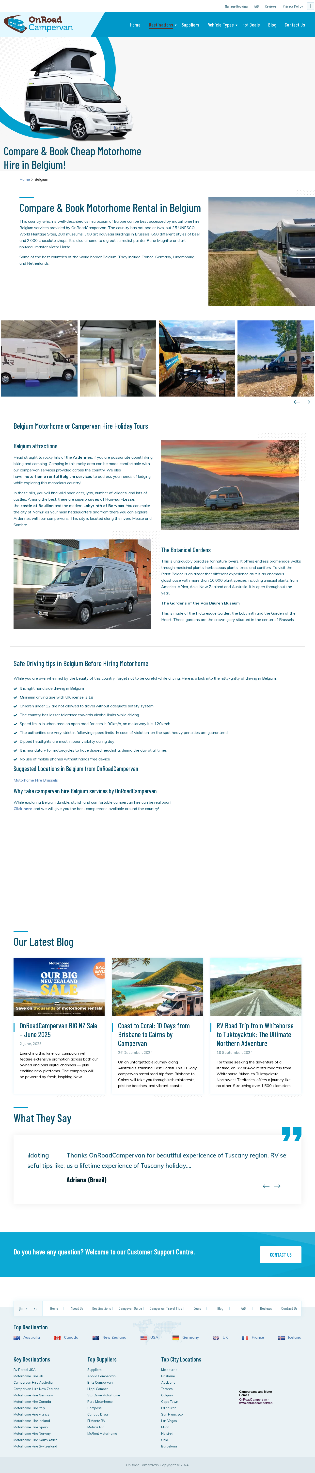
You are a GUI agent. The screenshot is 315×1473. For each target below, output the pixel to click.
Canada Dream (98, 1414)
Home (135, 25)
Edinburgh (168, 1408)
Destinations (161, 25)
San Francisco (172, 1414)
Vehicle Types (221, 25)
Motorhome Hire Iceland (32, 1421)
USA (153, 1337)
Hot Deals (251, 25)
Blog (272, 25)
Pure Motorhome (100, 1402)
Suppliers (191, 25)
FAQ (256, 6)
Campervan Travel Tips (166, 1308)
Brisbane (168, 1376)
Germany (190, 1337)
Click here (23, 808)
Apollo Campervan (101, 1376)
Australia (31, 1337)
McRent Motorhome (102, 1433)
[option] (39, 358)
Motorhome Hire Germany (33, 1395)
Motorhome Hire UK (28, 1376)
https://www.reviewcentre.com (253, 1361)
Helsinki (167, 1433)
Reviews (271, 6)
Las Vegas (169, 1421)
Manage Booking (236, 6)
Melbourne (169, 1370)
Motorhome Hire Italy (29, 1408)
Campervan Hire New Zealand (36, 1389)
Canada (71, 1337)
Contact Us (295, 25)
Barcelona (169, 1446)
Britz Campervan (100, 1382)
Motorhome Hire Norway (32, 1433)
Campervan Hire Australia (33, 1382)
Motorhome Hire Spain (31, 1427)
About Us (77, 1308)
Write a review (255, 1444)
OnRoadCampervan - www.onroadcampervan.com (255, 1401)
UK (225, 1337)
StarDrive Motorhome (103, 1395)
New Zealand (113, 1337)
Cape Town (169, 1402)
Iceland (294, 1337)
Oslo (164, 1440)
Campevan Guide (130, 1308)
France (257, 1337)
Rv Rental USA (25, 1370)
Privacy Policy (293, 6)
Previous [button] (297, 402)
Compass (94, 1408)
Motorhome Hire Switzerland (35, 1446)
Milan (165, 1427)
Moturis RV (95, 1427)
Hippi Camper (97, 1389)
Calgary (167, 1395)
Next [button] (306, 402)
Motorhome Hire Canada (32, 1402)
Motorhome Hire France (31, 1414)
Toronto (167, 1389)
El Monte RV (96, 1421)
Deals (197, 1308)
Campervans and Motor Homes (255, 1393)
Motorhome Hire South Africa (36, 1440)
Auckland (168, 1382)
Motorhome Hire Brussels (36, 780)
